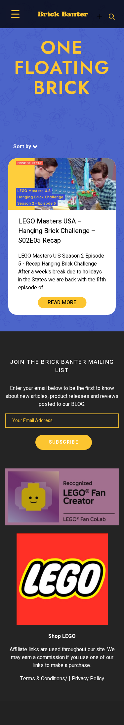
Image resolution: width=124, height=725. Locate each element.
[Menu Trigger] (15, 14)
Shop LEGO (62, 636)
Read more (62, 303)
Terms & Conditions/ (43, 679)
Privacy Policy (88, 679)
